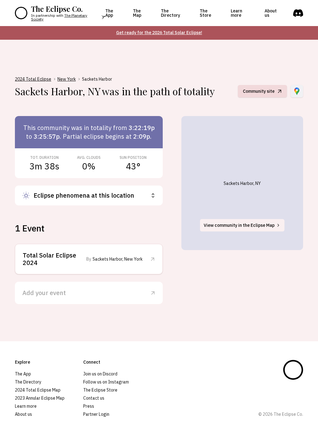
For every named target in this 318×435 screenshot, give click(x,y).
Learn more (236, 13)
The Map (137, 13)
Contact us (93, 398)
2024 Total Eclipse (33, 79)
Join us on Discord (100, 374)
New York (66, 79)
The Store (205, 13)
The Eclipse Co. (57, 8)
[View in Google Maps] (297, 91)
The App (109, 13)
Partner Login (96, 414)
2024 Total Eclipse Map (38, 390)
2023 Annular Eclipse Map (40, 398)
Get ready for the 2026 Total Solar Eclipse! (159, 32)
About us (271, 13)
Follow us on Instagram (106, 382)
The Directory (170, 13)
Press (88, 406)
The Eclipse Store (100, 390)
